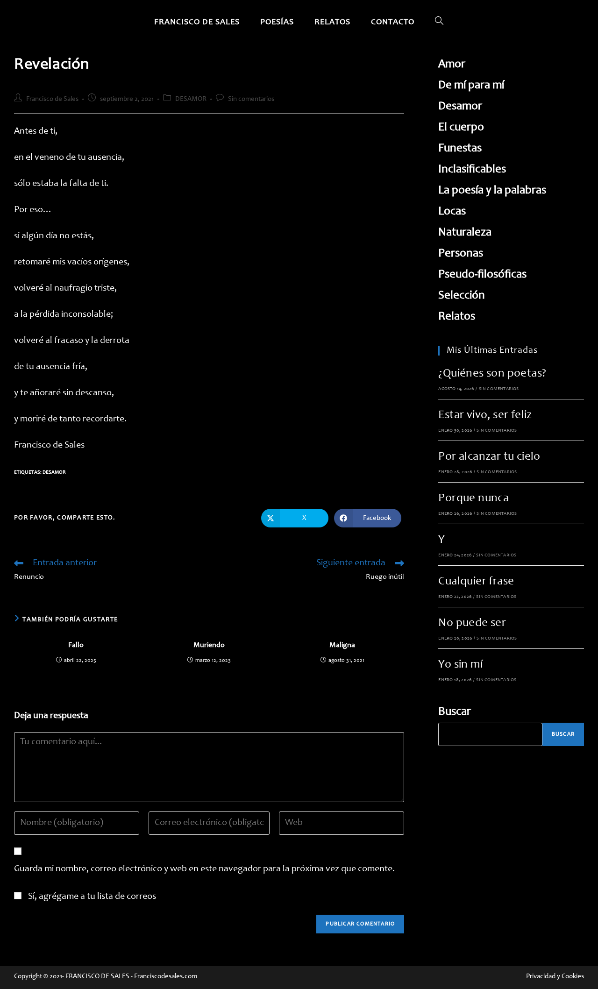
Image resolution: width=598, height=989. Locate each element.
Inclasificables (472, 170)
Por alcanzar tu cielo (489, 457)
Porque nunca (473, 499)
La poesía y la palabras (492, 191)
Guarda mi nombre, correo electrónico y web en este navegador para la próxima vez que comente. (204, 869)
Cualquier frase (476, 582)
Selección (461, 296)
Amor (451, 65)
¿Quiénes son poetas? (492, 374)
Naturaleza (464, 233)
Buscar (454, 712)
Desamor (54, 472)
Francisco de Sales (52, 99)
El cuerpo (461, 128)
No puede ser (472, 623)
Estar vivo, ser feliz (485, 415)
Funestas (460, 149)
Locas (452, 212)
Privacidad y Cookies (555, 976)
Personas (460, 254)
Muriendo (209, 645)
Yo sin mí (460, 665)
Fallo (76, 645)
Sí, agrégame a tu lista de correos (91, 897)
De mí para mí (471, 86)
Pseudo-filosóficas (482, 275)
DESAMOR (190, 99)
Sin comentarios (251, 99)
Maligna (342, 645)
